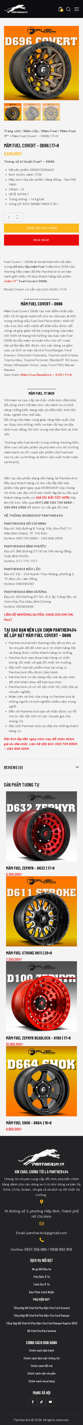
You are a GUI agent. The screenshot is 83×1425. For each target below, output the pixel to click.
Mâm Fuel (49, 131)
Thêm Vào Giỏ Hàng (41, 228)
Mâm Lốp (31, 131)
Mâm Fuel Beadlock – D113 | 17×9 (46, 375)
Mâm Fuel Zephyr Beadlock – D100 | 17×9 (38, 1037)
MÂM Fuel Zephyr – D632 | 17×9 (30, 867)
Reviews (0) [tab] (13, 767)
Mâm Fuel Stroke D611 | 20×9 (29, 952)
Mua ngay (41, 240)
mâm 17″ (11, 281)
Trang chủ (12, 131)
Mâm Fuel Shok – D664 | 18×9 (29, 1122)
